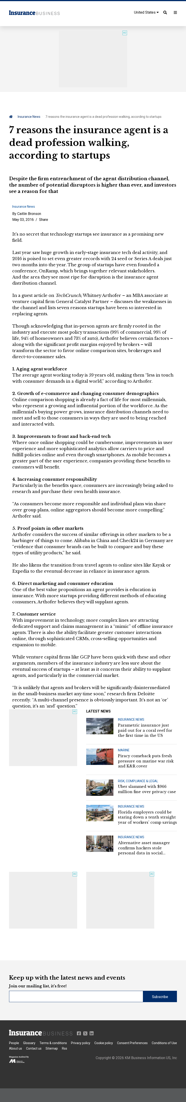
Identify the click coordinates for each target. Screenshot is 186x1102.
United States (145, 12)
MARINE (124, 750)
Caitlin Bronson (29, 214)
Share (43, 219)
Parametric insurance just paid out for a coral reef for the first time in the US (145, 730)
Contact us (34, 1048)
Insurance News (29, 116)
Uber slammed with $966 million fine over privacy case (147, 789)
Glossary (29, 1043)
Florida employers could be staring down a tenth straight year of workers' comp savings (147, 817)
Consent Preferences (132, 1043)
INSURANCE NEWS (131, 719)
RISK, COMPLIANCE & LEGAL (138, 781)
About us (15, 1048)
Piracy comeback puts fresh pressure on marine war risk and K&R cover (146, 761)
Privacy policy (80, 1043)
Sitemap (52, 1048)
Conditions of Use (164, 1043)
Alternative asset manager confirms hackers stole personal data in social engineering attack (144, 848)
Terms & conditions (53, 1043)
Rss (64, 1048)
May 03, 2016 (23, 219)
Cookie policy (103, 1043)
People (14, 1043)
